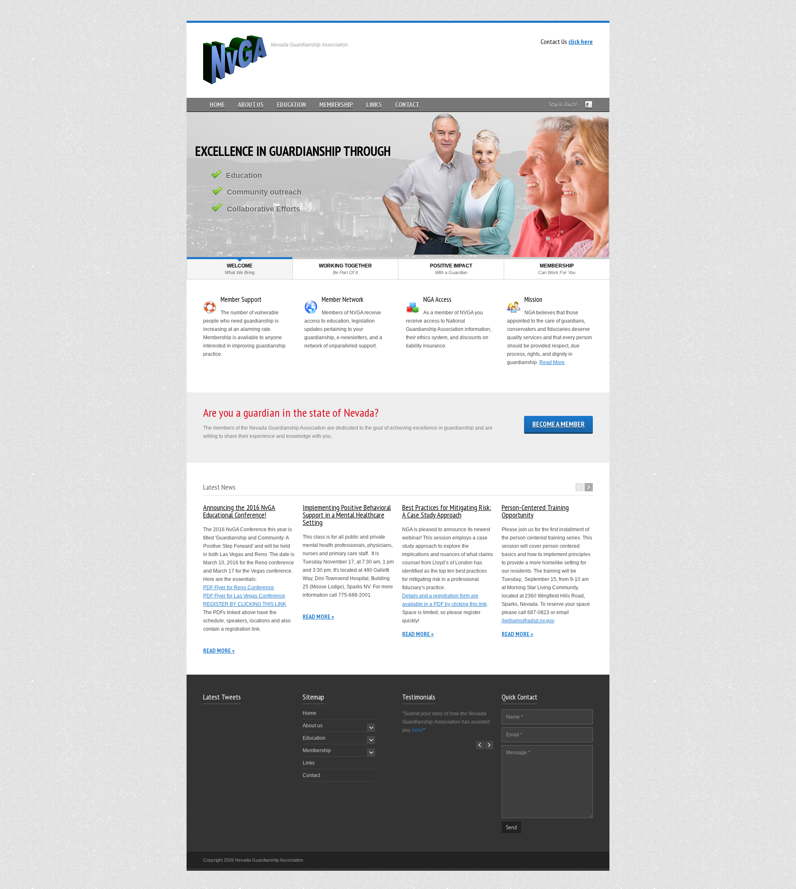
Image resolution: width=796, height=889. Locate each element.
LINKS (374, 104)
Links (309, 763)
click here (580, 41)
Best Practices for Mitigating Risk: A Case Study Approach (446, 511)
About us (313, 726)
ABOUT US (251, 104)
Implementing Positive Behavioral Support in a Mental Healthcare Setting (347, 515)
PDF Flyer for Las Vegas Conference (244, 596)
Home (309, 713)
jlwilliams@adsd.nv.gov (528, 621)
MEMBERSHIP (336, 104)
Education (314, 738)
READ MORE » (219, 650)
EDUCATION (291, 104)
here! (417, 730)
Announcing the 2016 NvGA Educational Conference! (239, 511)
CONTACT (407, 104)
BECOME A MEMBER (558, 424)
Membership (317, 750)
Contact (311, 775)
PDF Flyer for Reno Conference (238, 587)
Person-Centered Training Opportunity (535, 511)
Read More (552, 362)
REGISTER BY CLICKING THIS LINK (244, 604)
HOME (217, 104)
